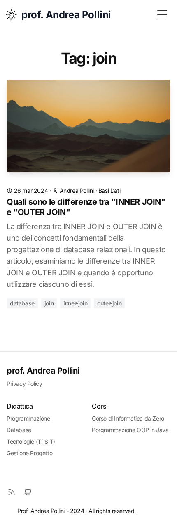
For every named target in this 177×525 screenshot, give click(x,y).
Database (19, 429)
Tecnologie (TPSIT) (31, 441)
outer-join (109, 303)
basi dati (109, 190)
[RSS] (11, 492)
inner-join (75, 303)
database (22, 303)
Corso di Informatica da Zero (128, 418)
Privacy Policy (24, 383)
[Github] (28, 492)
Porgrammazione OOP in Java (130, 429)
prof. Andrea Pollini (43, 371)
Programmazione (28, 418)
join (49, 303)
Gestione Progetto (29, 452)
